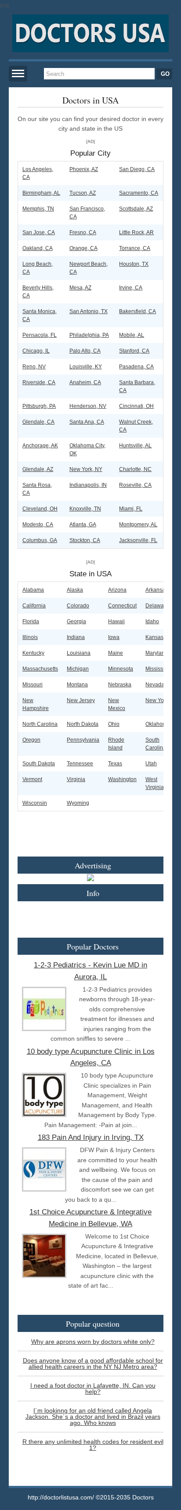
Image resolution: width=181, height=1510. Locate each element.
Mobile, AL (131, 335)
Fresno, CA (82, 232)
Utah (151, 763)
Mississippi (158, 669)
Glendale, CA (38, 422)
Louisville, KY (85, 367)
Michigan (78, 669)
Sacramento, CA (138, 193)
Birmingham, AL (41, 193)
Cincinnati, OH (136, 406)
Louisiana (78, 653)
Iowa (113, 637)
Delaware (157, 606)
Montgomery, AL (138, 524)
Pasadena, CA (136, 367)
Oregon (31, 740)
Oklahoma (157, 724)
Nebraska (119, 685)
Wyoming (78, 803)
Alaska (75, 590)
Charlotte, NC (135, 469)
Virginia (76, 779)
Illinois (30, 637)
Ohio (113, 724)
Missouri (32, 685)
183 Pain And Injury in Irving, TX (91, 1137)
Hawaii (116, 621)
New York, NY (85, 469)
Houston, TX (133, 264)
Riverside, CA (38, 382)
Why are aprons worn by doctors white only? (93, 1341)
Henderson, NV (87, 406)
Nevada (154, 685)
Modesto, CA (37, 524)
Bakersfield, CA (137, 311)
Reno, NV (34, 367)
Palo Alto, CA (85, 351)
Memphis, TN (38, 209)
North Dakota (82, 724)
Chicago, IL (36, 351)
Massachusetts (40, 669)
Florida (30, 621)
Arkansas (156, 590)
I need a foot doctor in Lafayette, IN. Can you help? (93, 1388)
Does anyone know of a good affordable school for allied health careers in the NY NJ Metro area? (93, 1363)
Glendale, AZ (37, 469)
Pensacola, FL (39, 335)
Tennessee (80, 763)
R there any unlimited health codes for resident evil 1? (92, 1444)
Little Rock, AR (136, 232)
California (34, 606)
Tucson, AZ (82, 193)
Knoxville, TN (85, 509)
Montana (77, 685)
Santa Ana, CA (86, 422)
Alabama (33, 590)
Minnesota (120, 669)
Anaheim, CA (85, 382)
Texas (115, 763)
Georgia (76, 621)
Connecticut (122, 606)
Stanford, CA (134, 351)
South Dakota (38, 763)
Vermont (32, 779)
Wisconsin (34, 803)
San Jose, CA (38, 232)
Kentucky (33, 653)
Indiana (76, 637)
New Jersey (81, 700)
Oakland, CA (37, 248)
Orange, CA (83, 248)
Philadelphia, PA (89, 335)
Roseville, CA (135, 485)
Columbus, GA (39, 540)
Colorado (78, 606)
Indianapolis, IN (88, 485)
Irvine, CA (130, 288)
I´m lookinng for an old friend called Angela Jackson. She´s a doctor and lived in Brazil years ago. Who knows (92, 1416)
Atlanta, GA (82, 524)
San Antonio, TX (88, 311)
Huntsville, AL (135, 446)
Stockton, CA (84, 540)
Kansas (154, 637)
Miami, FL (130, 509)
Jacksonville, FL (138, 540)
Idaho (152, 621)
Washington (122, 779)
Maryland (156, 653)
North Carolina (40, 724)
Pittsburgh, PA (39, 406)
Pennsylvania (83, 740)
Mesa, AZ (80, 288)
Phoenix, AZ (83, 169)
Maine (115, 653)
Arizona (117, 590)
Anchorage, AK (40, 446)
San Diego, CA (137, 169)
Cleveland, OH (40, 509)
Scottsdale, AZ (136, 209)
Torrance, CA (134, 248)
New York (156, 700)
